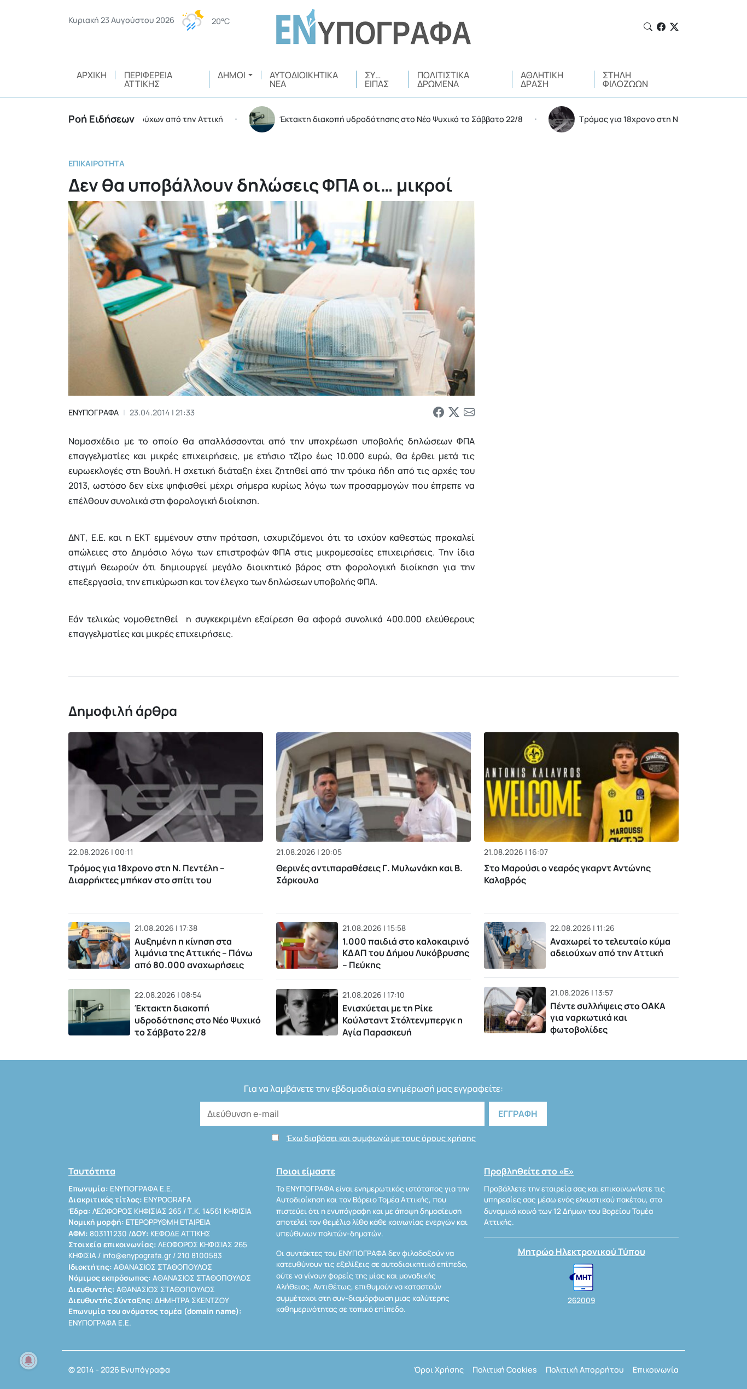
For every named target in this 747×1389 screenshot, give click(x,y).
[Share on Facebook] (438, 412)
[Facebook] (661, 26)
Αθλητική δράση (542, 79)
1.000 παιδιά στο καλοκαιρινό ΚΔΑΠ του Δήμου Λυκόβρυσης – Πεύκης (405, 953)
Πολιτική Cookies (504, 1369)
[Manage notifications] (28, 1360)
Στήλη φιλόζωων (625, 79)
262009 (581, 1300)
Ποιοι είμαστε (305, 1171)
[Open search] (648, 26)
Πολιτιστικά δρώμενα (443, 79)
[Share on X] (453, 412)
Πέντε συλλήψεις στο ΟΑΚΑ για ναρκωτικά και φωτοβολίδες (608, 1017)
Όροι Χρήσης (439, 1369)
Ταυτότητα (91, 1171)
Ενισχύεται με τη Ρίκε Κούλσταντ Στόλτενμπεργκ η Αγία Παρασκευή (402, 1020)
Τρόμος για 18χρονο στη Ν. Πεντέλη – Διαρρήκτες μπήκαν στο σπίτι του (146, 874)
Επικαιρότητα (96, 163)
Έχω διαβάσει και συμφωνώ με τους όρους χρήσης (381, 1138)
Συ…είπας (377, 79)
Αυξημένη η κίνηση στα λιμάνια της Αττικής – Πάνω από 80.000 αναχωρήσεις (194, 953)
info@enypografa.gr (136, 1255)
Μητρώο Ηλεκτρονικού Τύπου (581, 1252)
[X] (674, 26)
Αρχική (92, 75)
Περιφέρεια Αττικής (148, 79)
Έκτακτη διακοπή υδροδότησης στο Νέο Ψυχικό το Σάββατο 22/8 (198, 1020)
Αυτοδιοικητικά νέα (304, 79)
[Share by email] (469, 412)
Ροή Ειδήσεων (101, 118)
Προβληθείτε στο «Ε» (529, 1171)
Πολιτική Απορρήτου (585, 1369)
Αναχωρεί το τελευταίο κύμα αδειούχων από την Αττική (610, 947)
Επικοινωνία (656, 1369)
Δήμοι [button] (232, 75)
